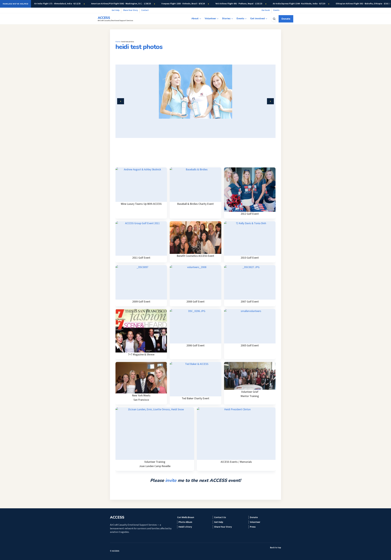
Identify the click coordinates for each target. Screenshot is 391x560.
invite (170, 480)
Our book (265, 10)
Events (276, 10)
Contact (145, 10)
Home (117, 41)
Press (253, 526)
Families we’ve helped (15, 3)
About (195, 18)
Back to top (275, 547)
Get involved (257, 18)
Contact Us (220, 517)
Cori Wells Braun (185, 517)
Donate (285, 18)
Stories (226, 18)
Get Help (115, 10)
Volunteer (210, 18)
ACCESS (115, 551)
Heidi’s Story (185, 526)
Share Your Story (130, 10)
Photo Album (185, 522)
